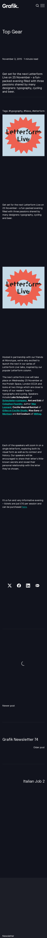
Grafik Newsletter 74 (20, 740)
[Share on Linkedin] (28, 586)
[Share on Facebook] (19, 586)
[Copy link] (37, 586)
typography (16, 111)
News (28, 111)
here (24, 507)
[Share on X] (10, 586)
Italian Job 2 (34, 781)
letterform (39, 111)
